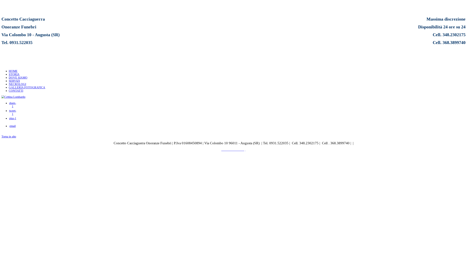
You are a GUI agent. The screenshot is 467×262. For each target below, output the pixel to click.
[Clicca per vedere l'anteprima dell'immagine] (13, 96)
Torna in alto (8, 136)
